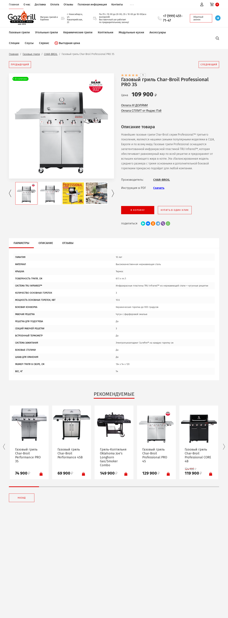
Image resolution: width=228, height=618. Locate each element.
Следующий (209, 64)
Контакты (117, 4)
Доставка (40, 4)
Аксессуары (157, 32)
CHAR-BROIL (51, 54)
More (131, 4)
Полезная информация (92, 4)
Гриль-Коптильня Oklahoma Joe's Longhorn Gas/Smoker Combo (113, 457)
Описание (45, 243)
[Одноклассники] (153, 223)
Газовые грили (19, 32)
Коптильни (105, 32)
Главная (14, 4)
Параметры (21, 243)
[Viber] (163, 223)
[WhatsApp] (168, 223)
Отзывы (68, 4)
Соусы (29, 43)
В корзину (138, 210)
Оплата (54, 4)
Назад (22, 497)
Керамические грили (77, 32)
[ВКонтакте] (148, 223)
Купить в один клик (175, 210)
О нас (27, 4)
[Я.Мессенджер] (143, 223)
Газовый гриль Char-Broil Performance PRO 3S (28, 455)
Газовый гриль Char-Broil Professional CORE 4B (198, 455)
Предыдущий (20, 64)
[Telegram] (158, 223)
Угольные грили (46, 32)
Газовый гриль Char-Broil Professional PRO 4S (154, 455)
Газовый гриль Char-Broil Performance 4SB (70, 453)
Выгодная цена (69, 43)
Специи (14, 43)
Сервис (44, 43)
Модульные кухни (131, 32)
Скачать (158, 188)
